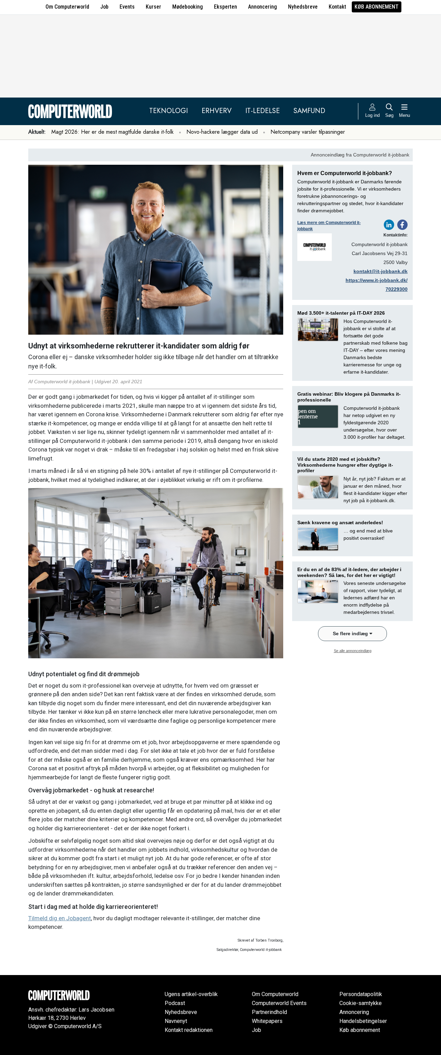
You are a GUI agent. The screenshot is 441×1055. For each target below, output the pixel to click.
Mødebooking (187, 6)
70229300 (397, 289)
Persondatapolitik (360, 994)
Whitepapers (267, 1021)
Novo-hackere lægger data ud (222, 132)
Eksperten (225, 6)
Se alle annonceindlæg (352, 651)
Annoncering (262, 6)
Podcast (175, 1003)
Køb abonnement (377, 6)
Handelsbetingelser (363, 1021)
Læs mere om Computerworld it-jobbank (329, 225)
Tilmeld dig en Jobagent (59, 918)
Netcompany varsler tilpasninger (307, 132)
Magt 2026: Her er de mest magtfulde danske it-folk (112, 132)
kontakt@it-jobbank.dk (380, 271)
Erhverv (217, 111)
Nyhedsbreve (303, 6)
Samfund (309, 111)
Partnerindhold (269, 1012)
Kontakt (337, 6)
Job (104, 6)
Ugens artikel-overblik (191, 994)
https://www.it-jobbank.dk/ (377, 280)
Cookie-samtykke (360, 1003)
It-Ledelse (262, 111)
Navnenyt (176, 1021)
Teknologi (168, 111)
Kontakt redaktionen (189, 1030)
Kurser (153, 6)
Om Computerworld (67, 6)
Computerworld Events (279, 1003)
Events (127, 6)
